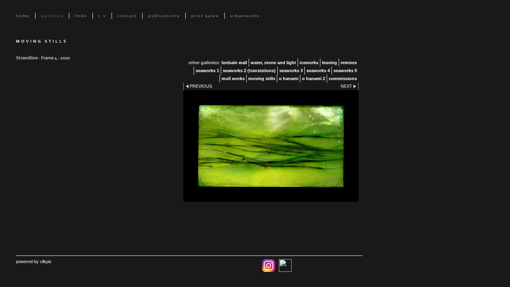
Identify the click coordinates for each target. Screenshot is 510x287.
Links (81, 16)
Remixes (349, 62)
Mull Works (233, 78)
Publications (164, 16)
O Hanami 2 (313, 78)
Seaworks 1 (207, 70)
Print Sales (205, 16)
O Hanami (288, 78)
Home (22, 16)
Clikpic (46, 261)
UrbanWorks (244, 16)
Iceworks (309, 62)
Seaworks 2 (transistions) (249, 70)
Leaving (329, 62)
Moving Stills (261, 78)
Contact (127, 16)
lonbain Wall (234, 62)
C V (102, 16)
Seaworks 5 (345, 70)
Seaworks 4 (318, 70)
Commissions (343, 78)
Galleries (52, 16)
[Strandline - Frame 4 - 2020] (271, 146)
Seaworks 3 (291, 70)
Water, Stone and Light (273, 62)
